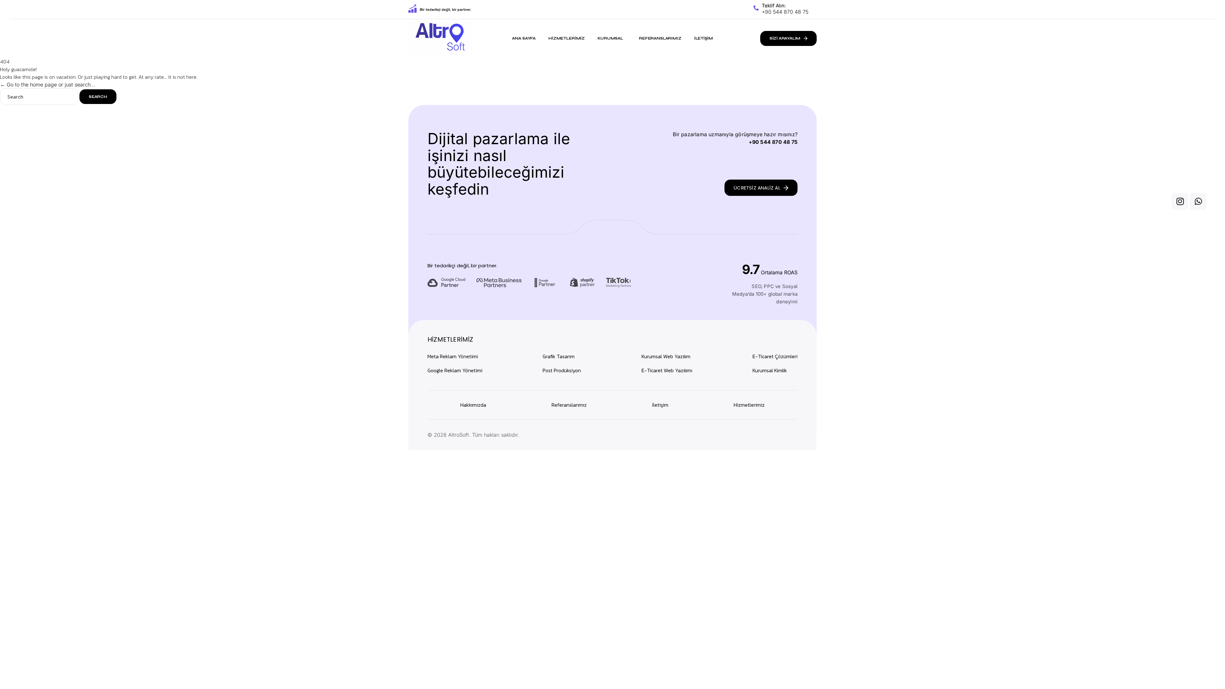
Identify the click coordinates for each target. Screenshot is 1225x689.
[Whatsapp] (1198, 201)
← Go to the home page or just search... (47, 84)
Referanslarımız (660, 38)
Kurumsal (610, 38)
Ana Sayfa (524, 38)
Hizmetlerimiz (566, 38)
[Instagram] (1180, 201)
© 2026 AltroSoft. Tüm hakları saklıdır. (473, 435)
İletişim (703, 38)
